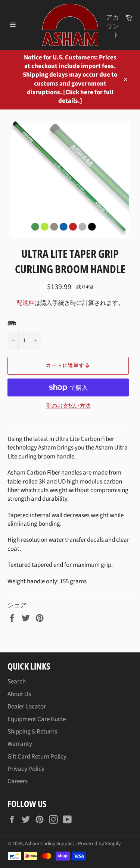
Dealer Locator (26, 706)
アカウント (112, 26)
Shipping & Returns (32, 731)
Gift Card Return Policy (36, 756)
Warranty (19, 743)
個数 (11, 324)
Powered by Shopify (99, 843)
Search (16, 681)
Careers (17, 781)
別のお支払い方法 (68, 406)
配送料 (25, 303)
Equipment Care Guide (36, 719)
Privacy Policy (25, 768)
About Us (19, 694)
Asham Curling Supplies (50, 843)
